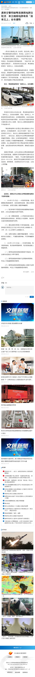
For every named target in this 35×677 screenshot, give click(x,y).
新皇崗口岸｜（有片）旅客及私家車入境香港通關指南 (19, 472)
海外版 (25, 657)
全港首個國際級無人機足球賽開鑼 (14, 500)
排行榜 (3, 467)
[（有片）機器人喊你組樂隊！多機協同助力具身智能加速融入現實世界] (17, 562)
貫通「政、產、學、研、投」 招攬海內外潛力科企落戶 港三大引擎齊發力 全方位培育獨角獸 (16, 350)
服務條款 (25, 672)
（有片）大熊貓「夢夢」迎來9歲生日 (12, 616)
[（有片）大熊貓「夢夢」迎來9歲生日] (17, 606)
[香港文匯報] (2, 2)
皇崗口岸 (8, 2)
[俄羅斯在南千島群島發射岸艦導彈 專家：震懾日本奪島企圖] (17, 540)
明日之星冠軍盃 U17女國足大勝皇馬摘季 (16, 506)
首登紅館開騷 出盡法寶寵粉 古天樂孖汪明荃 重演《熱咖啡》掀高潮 (19, 490)
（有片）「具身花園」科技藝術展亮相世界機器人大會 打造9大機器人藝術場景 (17, 637)
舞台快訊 (7, 503)
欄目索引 (16, 647)
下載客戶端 (29, 2)
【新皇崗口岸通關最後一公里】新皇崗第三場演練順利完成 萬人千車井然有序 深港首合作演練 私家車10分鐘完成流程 (19, 522)
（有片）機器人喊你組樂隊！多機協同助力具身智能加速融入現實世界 (17, 573)
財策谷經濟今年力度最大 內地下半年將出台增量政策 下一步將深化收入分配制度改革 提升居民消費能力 (17, 378)
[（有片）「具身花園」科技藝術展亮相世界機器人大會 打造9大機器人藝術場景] (17, 627)
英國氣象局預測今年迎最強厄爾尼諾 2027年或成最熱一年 (17, 595)
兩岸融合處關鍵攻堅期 (8, 405)
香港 (16, 2)
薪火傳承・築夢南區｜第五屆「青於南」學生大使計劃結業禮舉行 (19, 481)
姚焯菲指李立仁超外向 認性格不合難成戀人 (17, 518)
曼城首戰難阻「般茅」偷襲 (12, 513)
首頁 (13, 2)
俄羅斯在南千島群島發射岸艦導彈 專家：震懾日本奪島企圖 (17, 551)
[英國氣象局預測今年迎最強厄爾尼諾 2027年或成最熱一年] (17, 584)
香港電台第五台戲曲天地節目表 (14, 516)
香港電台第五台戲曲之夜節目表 (14, 493)
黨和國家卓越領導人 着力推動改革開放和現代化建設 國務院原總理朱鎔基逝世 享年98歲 (16, 460)
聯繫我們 (9, 672)
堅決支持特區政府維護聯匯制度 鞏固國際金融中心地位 (16, 432)
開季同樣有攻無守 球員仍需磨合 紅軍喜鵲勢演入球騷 (19, 497)
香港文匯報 (4, 6)
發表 (32, 296)
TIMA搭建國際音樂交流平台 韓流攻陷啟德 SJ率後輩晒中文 (19, 485)
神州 (19, 2)
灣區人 (23, 2)
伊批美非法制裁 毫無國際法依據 (11, 323)
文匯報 (9, 657)
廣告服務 (17, 672)
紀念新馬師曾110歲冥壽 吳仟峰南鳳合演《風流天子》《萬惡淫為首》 (19, 509)
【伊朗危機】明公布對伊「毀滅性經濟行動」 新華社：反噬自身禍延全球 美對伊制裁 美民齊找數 (19, 477)
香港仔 (17, 657)
